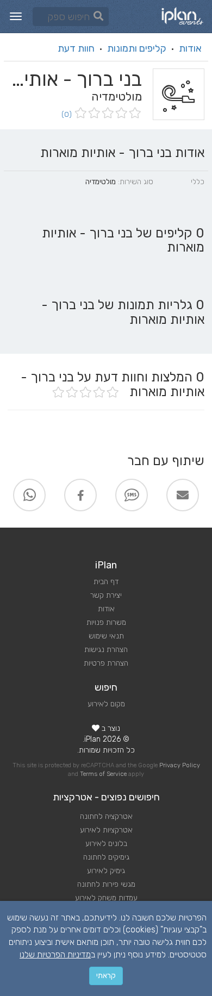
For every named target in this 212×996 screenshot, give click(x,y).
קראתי (106, 975)
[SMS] (131, 495)
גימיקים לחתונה (106, 857)
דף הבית (106, 581)
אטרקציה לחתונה (106, 816)
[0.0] (107, 114)
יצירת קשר (106, 595)
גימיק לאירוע (106, 870)
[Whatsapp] (29, 495)
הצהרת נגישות (106, 649)
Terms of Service (103, 774)
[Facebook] (80, 495)
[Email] (182, 495)
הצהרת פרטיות (106, 663)
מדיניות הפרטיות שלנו (55, 954)
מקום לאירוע (106, 704)
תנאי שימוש (106, 636)
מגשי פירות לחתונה (106, 884)
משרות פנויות (106, 622)
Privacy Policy (179, 765)
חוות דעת (76, 48)
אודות (190, 48)
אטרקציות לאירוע (106, 830)
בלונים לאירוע (106, 843)
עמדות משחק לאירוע (106, 898)
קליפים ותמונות (136, 48)
